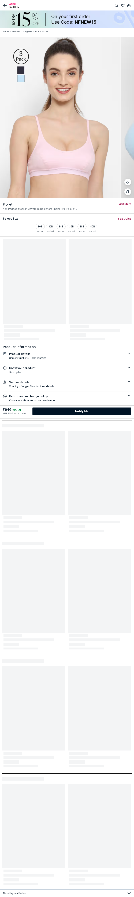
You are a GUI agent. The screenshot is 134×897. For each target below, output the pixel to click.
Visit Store (124, 203)
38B (82, 226)
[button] (5, 5)
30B (40, 226)
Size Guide (124, 218)
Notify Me (81, 411)
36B (71, 226)
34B (61, 226)
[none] (67, 19)
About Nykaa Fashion (15, 893)
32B (51, 226)
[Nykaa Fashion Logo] (60, 5)
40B (92, 226)
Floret (7, 204)
